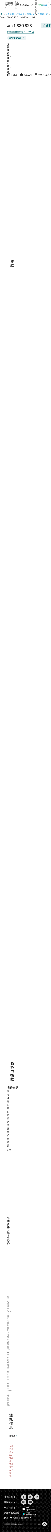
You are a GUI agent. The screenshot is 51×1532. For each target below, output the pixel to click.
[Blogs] (42, 5)
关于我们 (8, 1497)
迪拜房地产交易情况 (36, 5)
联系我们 (8, 1507)
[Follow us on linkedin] (37, 1497)
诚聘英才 (8, 1502)
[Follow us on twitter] (30, 1497)
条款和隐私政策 (11, 1513)
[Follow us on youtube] (30, 1502)
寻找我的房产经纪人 (9, 5)
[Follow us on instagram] (23, 1502)
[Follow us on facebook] (23, 1497)
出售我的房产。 (17, 5)
